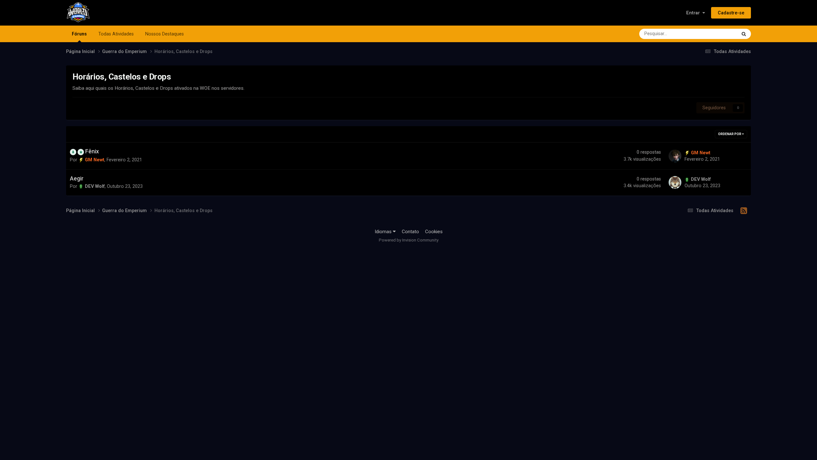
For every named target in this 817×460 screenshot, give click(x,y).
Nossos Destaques (164, 33)
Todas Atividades (116, 33)
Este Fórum (716, 33)
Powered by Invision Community (408, 240)
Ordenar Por (730, 134)
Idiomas (384, 231)
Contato (410, 231)
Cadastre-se (731, 12)
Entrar (694, 12)
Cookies (434, 231)
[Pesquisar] (744, 34)
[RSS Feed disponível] (744, 211)
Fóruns (79, 33)
